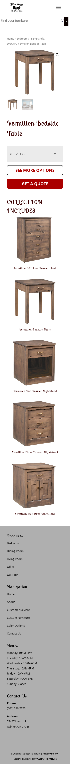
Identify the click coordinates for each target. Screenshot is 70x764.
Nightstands (37, 38)
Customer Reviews (19, 610)
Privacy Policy (50, 753)
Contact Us (14, 633)
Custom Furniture (18, 618)
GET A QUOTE (35, 183)
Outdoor (12, 575)
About (11, 602)
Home (10, 38)
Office (10, 567)
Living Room (15, 559)
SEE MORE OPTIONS (35, 170)
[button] (57, 55)
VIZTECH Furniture (46, 758)
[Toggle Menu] (58, 7)
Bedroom (22, 38)
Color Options (16, 626)
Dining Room (15, 551)
